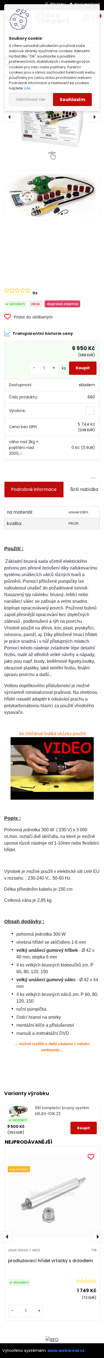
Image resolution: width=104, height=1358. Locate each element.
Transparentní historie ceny (42, 333)
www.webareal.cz (66, 1350)
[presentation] (9, 116)
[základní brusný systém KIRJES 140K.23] (52, 117)
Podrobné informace (34, 489)
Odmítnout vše (30, 99)
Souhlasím (72, 99)
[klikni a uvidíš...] (52, 768)
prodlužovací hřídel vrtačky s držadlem (50, 1261)
